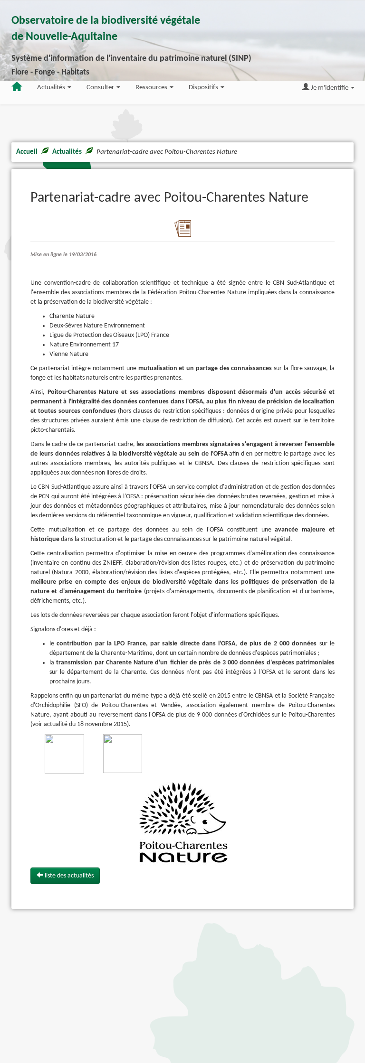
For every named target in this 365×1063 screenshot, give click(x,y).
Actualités (67, 152)
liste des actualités (68, 875)
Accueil (27, 152)
